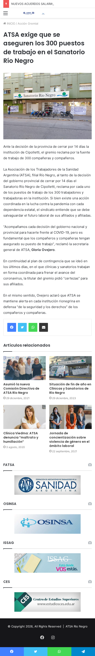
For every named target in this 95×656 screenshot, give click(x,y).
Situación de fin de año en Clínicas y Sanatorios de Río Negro (70, 388)
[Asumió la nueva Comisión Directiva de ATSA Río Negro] (24, 368)
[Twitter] (22, 327)
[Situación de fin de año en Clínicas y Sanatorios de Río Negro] (70, 368)
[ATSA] (28, 13)
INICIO (10, 23)
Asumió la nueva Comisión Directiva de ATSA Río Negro (21, 388)
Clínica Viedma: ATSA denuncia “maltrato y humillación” (20, 437)
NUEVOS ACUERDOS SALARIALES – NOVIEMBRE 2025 (48, 4)
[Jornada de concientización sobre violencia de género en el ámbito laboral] (70, 417)
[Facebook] (11, 327)
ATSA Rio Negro (76, 626)
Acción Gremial (28, 23)
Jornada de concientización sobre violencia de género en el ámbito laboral (69, 439)
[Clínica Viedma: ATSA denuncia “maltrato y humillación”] (24, 417)
